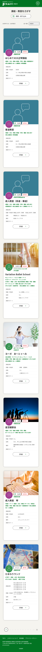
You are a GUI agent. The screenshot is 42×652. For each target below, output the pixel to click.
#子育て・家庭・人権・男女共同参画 (15, 281)
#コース (30, 206)
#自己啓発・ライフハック (12, 357)
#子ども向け (27, 284)
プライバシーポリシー (31, 638)
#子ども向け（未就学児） (12, 286)
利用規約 (21, 638)
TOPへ (4, 638)
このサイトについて (12, 638)
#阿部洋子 (16, 350)
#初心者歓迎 (8, 63)
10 (33, 629)
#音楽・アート (22, 277)
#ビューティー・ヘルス (11, 277)
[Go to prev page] (6, 630)
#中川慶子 (16, 270)
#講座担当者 (17, 54)
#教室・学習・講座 (21, 61)
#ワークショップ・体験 (11, 284)
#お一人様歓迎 (16, 63)
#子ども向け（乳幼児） (11, 579)
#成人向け (29, 133)
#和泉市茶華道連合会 (19, 197)
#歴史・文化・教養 (10, 61)
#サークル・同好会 (29, 504)
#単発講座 (23, 63)
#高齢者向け (30, 61)
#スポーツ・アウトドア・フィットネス (15, 279)
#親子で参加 (21, 579)
